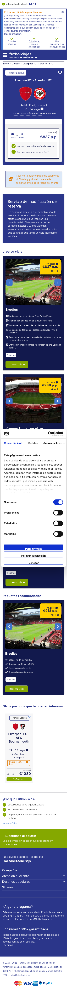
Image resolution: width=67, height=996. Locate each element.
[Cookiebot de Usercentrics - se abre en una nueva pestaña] (48, 433)
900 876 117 (9, 971)
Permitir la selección (33, 555)
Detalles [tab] (33, 443)
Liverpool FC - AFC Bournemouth (19, 737)
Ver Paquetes (18, 779)
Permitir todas (33, 548)
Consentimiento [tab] (13, 443)
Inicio (6, 64)
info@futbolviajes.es (41, 919)
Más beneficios (10, 823)
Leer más (8, 945)
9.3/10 (32, 4)
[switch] (58, 512)
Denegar (34, 562)
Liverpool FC (30, 64)
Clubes (16, 64)
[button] (5, 55)
